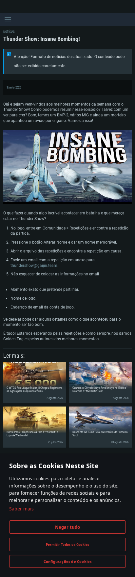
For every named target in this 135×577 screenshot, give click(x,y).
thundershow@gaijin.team (33, 265)
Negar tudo (67, 527)
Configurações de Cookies (68, 561)
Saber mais (21, 509)
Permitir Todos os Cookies (67, 544)
